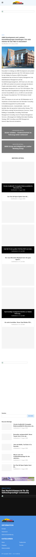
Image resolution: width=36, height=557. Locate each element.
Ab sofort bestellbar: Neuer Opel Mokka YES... (18, 322)
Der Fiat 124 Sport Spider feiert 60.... (18, 196)
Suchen (4, 413)
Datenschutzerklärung (7, 534)
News (3, 542)
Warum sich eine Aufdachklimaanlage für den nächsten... (21, 456)
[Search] (33, 3)
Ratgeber (4, 545)
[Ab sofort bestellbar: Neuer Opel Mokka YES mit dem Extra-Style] (18, 338)
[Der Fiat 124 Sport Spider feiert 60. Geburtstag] (18, 212)
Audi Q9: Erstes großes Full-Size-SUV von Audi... (18, 249)
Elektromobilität (6, 548)
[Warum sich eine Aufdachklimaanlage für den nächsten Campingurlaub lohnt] (7, 457)
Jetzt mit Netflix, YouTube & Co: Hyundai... (22, 445)
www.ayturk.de (6, 488)
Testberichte (22, 542)
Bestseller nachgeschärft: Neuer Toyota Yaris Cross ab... (22, 435)
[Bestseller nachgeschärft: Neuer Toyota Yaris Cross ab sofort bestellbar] (7, 437)
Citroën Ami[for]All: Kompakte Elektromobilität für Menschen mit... (23, 425)
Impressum (5, 531)
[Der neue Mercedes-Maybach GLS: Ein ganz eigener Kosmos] (18, 275)
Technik (21, 545)
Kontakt (4, 528)
